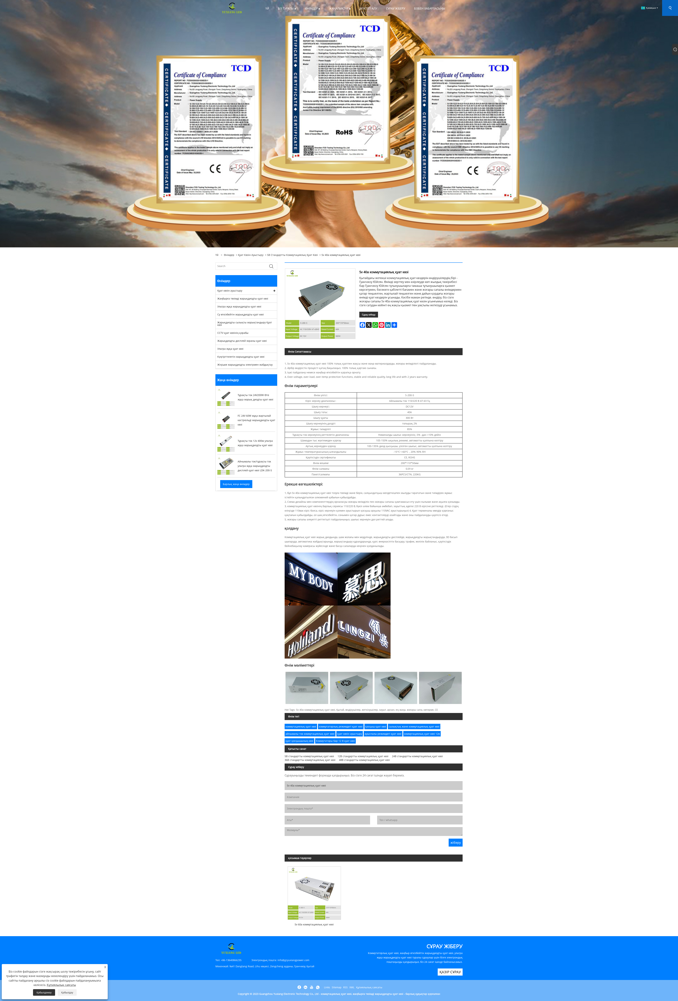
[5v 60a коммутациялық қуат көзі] (314, 891)
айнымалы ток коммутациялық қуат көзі (310, 733)
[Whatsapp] (318, 987)
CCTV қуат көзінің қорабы (232, 332)
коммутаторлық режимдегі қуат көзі (341, 726)
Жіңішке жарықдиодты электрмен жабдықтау (245, 364)
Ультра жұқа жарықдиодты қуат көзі (239, 306)
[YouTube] (311, 987)
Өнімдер (229, 255)
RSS (345, 987)
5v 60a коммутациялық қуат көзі (314, 924)
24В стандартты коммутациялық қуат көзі (417, 756)
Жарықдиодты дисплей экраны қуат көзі (242, 340)
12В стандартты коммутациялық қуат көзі (363, 756)
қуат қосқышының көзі (299, 740)
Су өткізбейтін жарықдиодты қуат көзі (240, 314)
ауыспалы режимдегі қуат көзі (383, 733)
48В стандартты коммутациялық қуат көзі (364, 760)
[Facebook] (299, 987)
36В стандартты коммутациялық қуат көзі (310, 760)
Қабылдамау (44, 992)
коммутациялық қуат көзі (301, 726)
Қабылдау (67, 992)
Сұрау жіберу (368, 314)
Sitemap (336, 987)
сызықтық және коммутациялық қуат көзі (414, 726)
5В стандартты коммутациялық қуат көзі (292, 255)
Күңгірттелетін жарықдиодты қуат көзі (240, 356)
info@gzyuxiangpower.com (293, 960)
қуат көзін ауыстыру (349, 733)
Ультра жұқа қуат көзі (230, 348)
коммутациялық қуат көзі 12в (422, 733)
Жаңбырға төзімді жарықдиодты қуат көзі (242, 298)
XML (351, 987)
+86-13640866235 (231, 960)
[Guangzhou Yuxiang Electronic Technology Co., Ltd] (232, 7)
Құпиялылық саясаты (369, 987)
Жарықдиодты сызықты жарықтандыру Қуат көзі (244, 324)
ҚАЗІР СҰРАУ (450, 972)
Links (327, 987)
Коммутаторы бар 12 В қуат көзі (335, 740)
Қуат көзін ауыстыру (250, 255)
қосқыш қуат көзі (375, 726)
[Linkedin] (305, 987)
